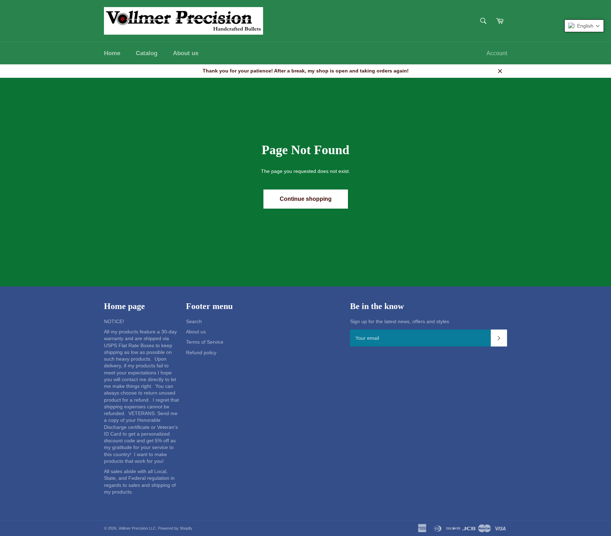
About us (185, 53)
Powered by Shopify (175, 528)
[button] (584, 26)
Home (112, 53)
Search (194, 321)
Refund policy (201, 352)
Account (497, 53)
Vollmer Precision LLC (137, 528)
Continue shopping (306, 199)
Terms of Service (204, 342)
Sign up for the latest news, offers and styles (399, 321)
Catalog (146, 53)
